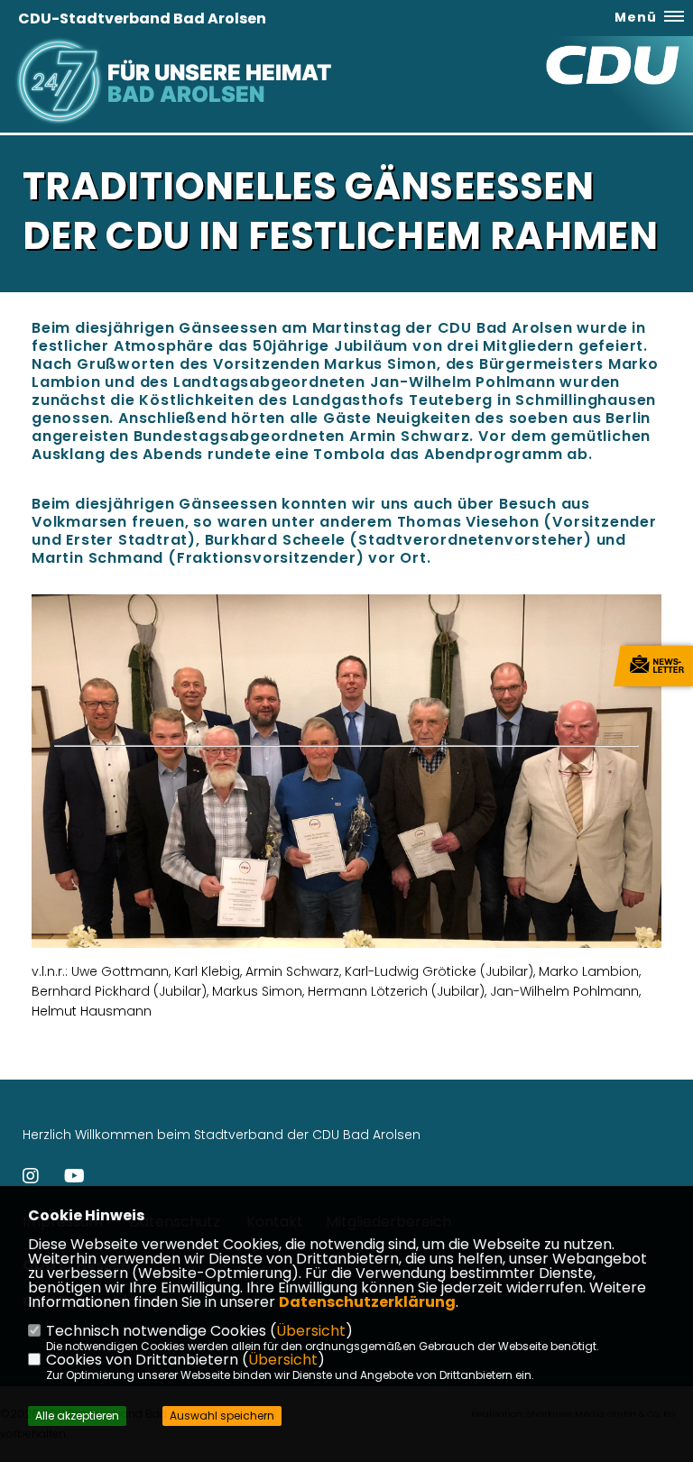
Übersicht (311, 1330)
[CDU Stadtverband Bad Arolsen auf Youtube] (74, 1178)
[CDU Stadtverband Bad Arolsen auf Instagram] (31, 1178)
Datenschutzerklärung (367, 1302)
